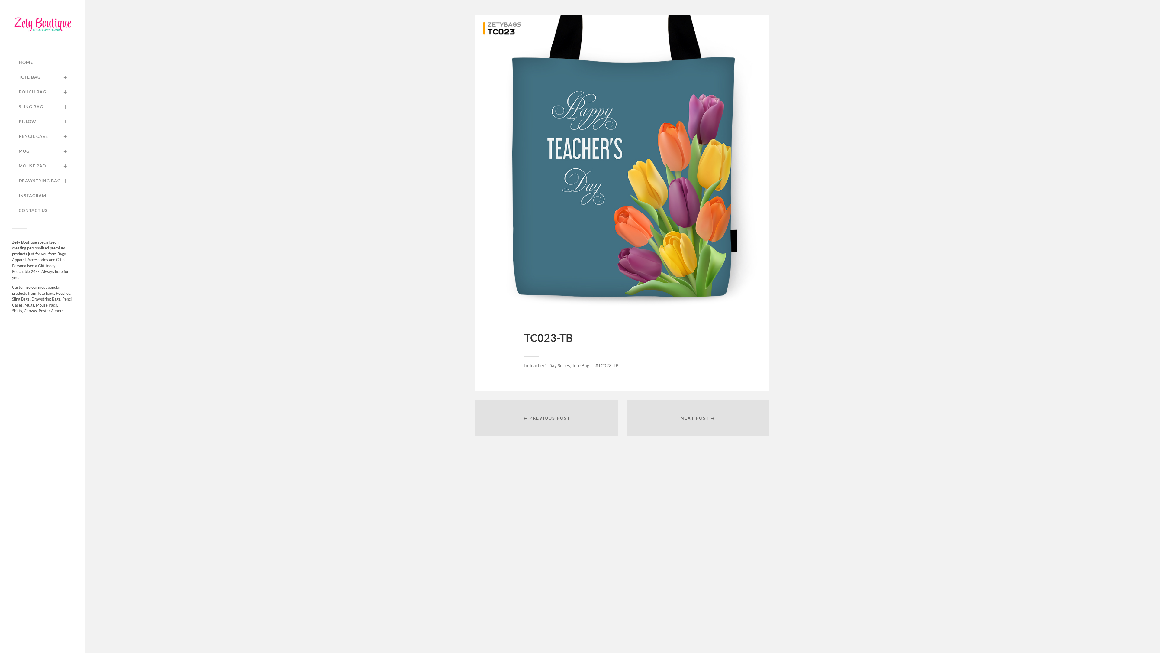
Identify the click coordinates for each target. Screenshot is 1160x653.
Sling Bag (43, 106)
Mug (43, 151)
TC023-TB (608, 365)
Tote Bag (43, 77)
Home (26, 62)
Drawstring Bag (43, 180)
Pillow (43, 121)
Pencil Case (43, 136)
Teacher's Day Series (549, 365)
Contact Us (33, 210)
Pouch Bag (43, 92)
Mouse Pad (43, 166)
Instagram (32, 195)
